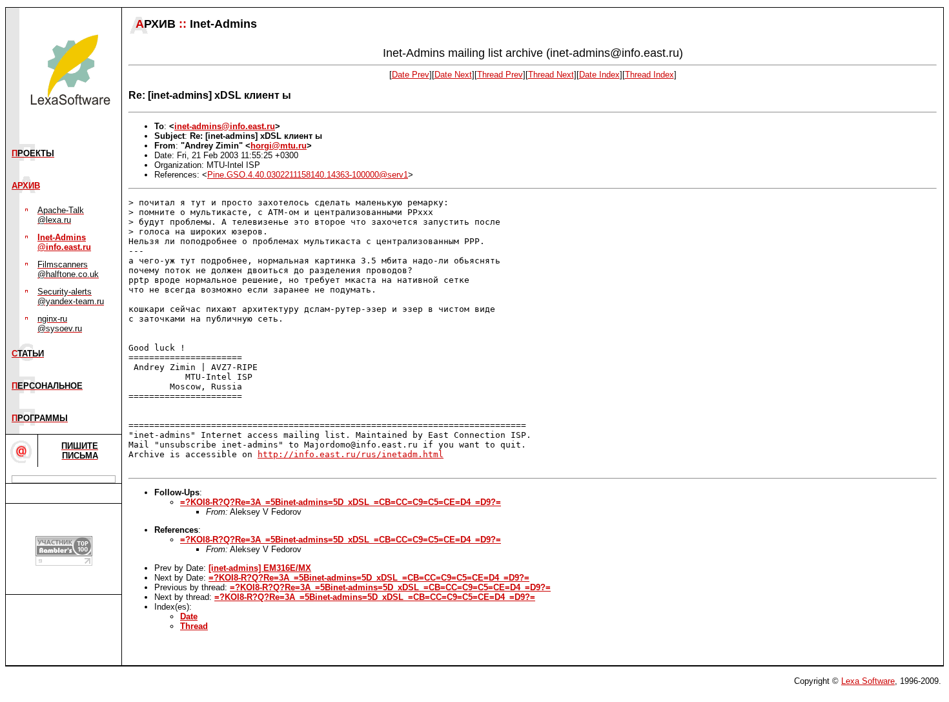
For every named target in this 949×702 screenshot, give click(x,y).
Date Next (453, 74)
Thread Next (551, 74)
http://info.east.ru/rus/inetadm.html (351, 454)
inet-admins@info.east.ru (224, 126)
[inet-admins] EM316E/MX (260, 568)
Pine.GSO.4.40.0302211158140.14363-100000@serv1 (307, 175)
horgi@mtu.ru (278, 145)
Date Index (599, 74)
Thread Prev (500, 74)
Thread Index (649, 74)
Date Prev (410, 74)
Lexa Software (868, 681)
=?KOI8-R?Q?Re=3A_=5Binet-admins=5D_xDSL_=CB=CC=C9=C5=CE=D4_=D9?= (340, 502)
